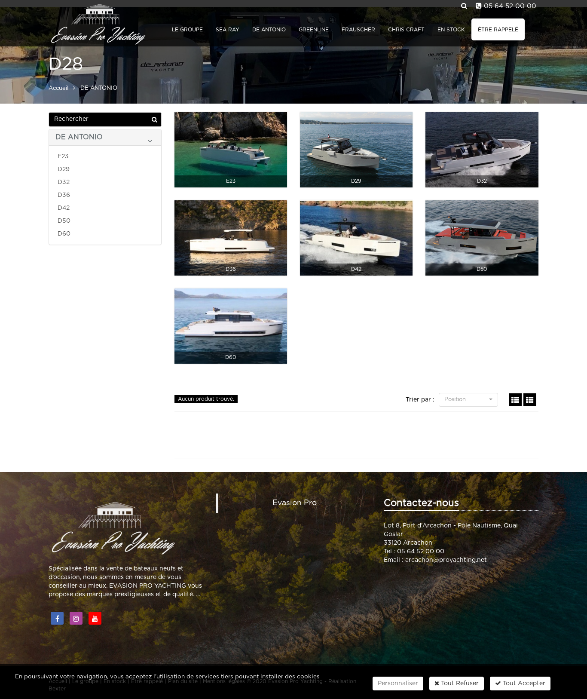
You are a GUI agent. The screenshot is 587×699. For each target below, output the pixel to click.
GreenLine (314, 29)
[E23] (230, 149)
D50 (64, 221)
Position (456, 399)
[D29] (356, 149)
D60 (64, 234)
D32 (64, 182)
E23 (63, 156)
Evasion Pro (294, 503)
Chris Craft (406, 29)
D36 (64, 195)
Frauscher (358, 29)
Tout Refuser (459, 684)
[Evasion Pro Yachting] (97, 23)
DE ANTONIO (79, 137)
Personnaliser (398, 684)
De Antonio (269, 29)
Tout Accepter (523, 684)
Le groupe (187, 29)
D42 (64, 208)
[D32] (481, 149)
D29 (64, 169)
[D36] (230, 238)
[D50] (481, 238)
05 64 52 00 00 (510, 6)
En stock (451, 29)
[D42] (356, 238)
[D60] (230, 326)
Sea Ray (227, 29)
